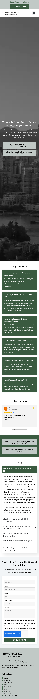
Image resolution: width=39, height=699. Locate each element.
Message (7, 608)
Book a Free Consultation (19, 2)
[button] (33, 13)
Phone (6, 586)
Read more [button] (7, 424)
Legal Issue (8, 601)
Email (6, 593)
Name (6, 579)
